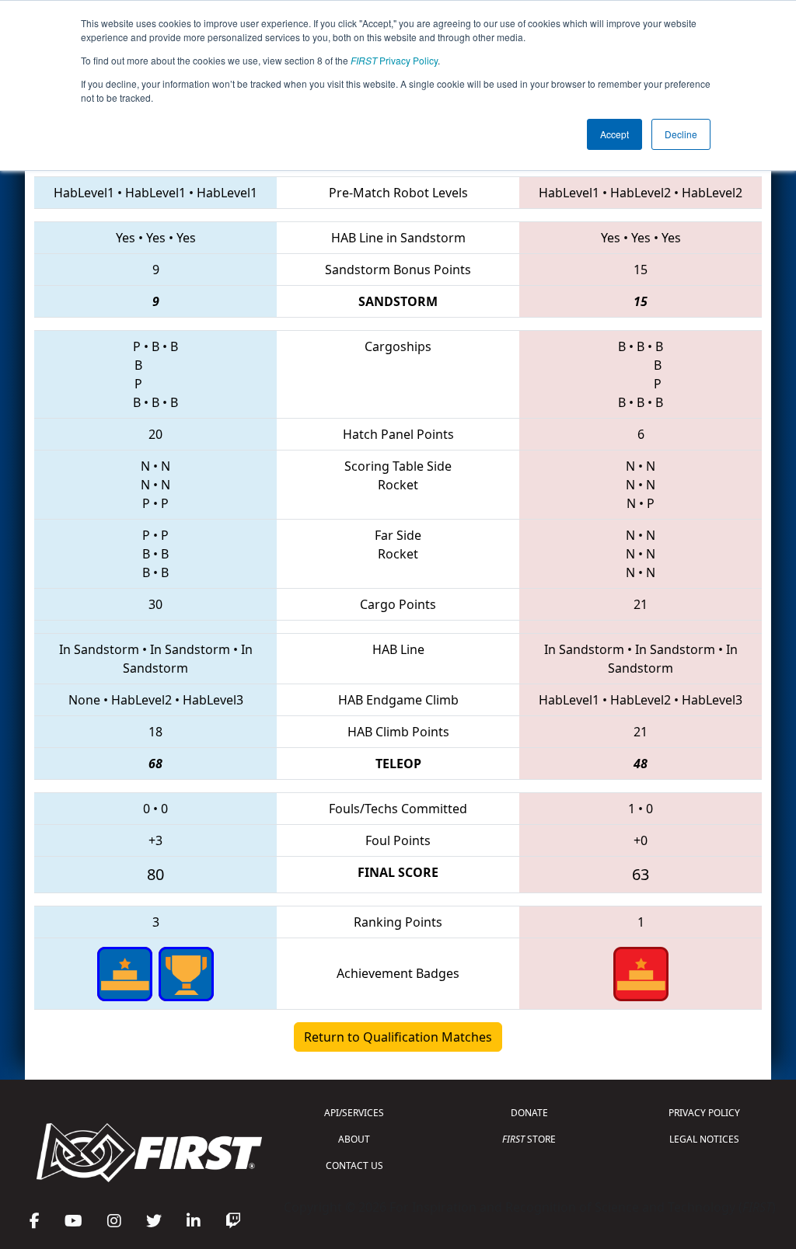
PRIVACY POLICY (704, 1112)
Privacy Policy (394, 60)
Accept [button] (614, 134)
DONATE (529, 1112)
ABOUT (354, 1139)
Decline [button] (681, 134)
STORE (529, 1139)
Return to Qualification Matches (398, 1036)
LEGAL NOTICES (704, 1139)
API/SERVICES (354, 1112)
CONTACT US (354, 1165)
